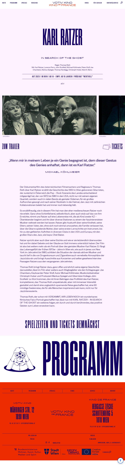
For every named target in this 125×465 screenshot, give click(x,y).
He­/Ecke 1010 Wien (102, 413)
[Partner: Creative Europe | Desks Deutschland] (91, 451)
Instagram (46, 442)
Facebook (49, 442)
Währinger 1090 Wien (22, 413)
